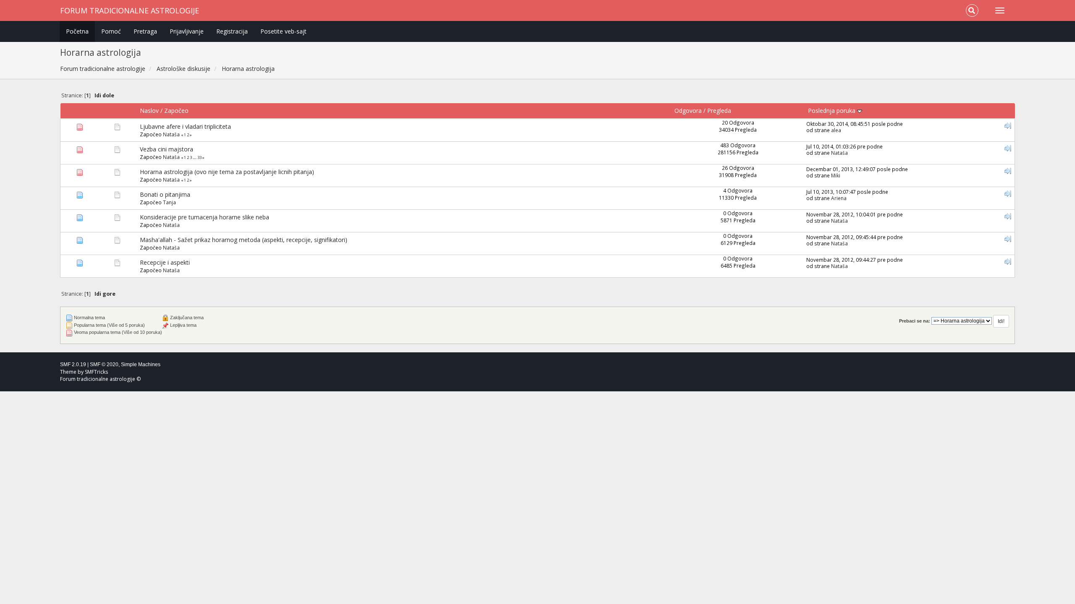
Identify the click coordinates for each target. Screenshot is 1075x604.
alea (836, 130)
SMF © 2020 (104, 364)
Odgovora (688, 111)
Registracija (232, 31)
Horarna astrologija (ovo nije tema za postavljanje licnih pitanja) (227, 172)
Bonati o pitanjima (165, 194)
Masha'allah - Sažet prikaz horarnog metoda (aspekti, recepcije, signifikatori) (243, 240)
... (195, 157)
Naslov (149, 111)
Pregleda (719, 111)
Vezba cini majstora (166, 149)
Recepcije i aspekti (165, 262)
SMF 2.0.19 (73, 364)
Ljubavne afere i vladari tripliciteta (185, 126)
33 (199, 157)
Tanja (169, 202)
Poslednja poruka (832, 111)
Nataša (171, 134)
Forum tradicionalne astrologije (129, 10)
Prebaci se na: (914, 320)
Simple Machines (140, 364)
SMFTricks (96, 371)
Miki (835, 175)
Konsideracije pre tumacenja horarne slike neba (204, 217)
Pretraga (145, 31)
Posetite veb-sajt (283, 31)
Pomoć (111, 31)
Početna (77, 31)
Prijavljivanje (187, 31)
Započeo (176, 111)
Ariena (839, 198)
